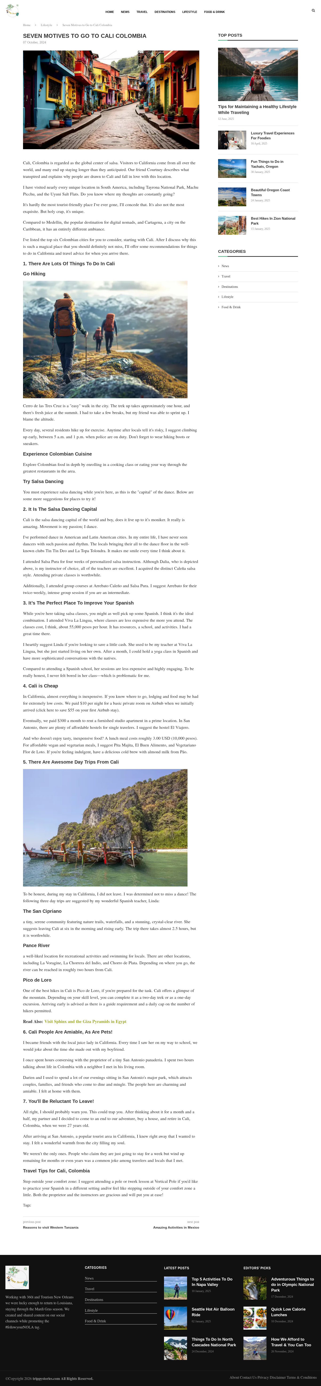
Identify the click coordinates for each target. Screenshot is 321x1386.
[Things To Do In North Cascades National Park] (175, 1348)
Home (110, 12)
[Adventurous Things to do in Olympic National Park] (254, 1288)
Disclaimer (278, 1377)
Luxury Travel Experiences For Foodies (272, 135)
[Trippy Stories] (17, 1277)
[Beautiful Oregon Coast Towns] (232, 196)
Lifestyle (189, 12)
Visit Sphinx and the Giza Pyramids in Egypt (85, 1021)
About (235, 1377)
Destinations (165, 12)
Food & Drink (214, 12)
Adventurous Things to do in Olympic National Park (292, 1285)
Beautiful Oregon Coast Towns (270, 192)
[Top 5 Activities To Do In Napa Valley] (175, 1288)
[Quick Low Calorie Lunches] (254, 1318)
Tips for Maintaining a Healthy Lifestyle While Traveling (257, 109)
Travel (142, 12)
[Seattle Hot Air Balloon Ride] (175, 1318)
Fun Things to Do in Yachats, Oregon (267, 164)
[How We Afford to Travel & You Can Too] (254, 1348)
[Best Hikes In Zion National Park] (232, 225)
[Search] (313, 10)
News (125, 12)
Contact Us (249, 1377)
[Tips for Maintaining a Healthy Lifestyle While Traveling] (258, 74)
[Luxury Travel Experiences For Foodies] (232, 140)
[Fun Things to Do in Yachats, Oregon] (232, 168)
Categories (96, 1267)
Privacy (264, 1377)
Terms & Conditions (302, 1377)
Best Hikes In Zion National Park (273, 220)
